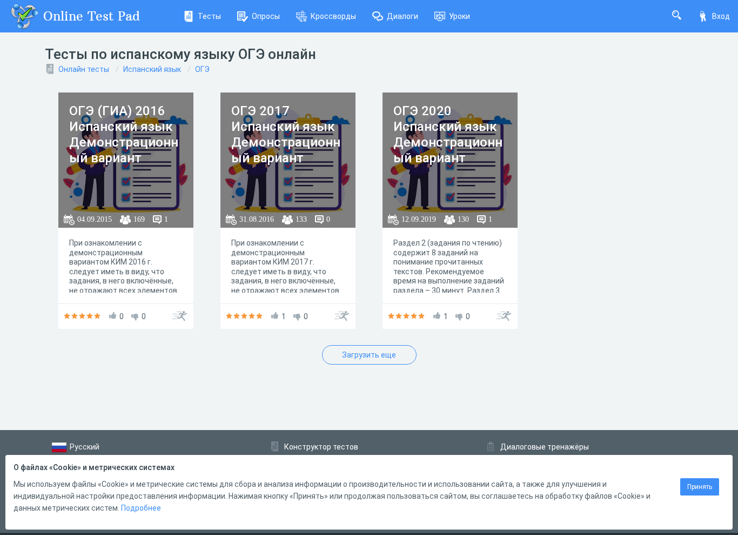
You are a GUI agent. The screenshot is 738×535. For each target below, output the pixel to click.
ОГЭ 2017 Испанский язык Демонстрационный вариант (285, 134)
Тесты (209, 16)
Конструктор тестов (321, 446)
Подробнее (141, 508)
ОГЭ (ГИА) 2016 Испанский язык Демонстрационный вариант (123, 134)
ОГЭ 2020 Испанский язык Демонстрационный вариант (447, 134)
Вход (721, 16)
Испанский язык (152, 69)
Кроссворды (333, 16)
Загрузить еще (369, 355)
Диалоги (402, 16)
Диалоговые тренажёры (544, 446)
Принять (699, 487)
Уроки (459, 16)
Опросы (266, 16)
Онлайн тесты (83, 69)
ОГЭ (202, 69)
